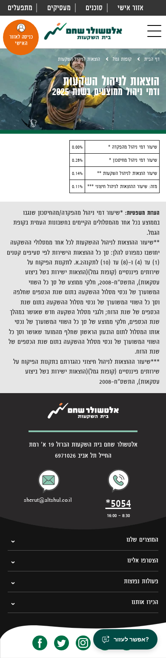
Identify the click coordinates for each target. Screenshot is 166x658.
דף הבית (152, 59)
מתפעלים (20, 7)
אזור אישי (130, 7)
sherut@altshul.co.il (48, 500)
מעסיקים (59, 7)
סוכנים (94, 7)
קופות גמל (122, 59)
